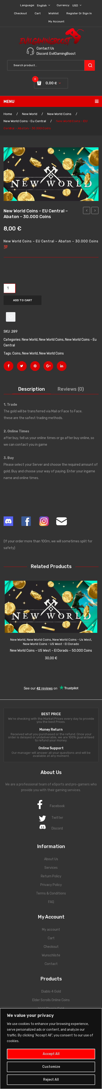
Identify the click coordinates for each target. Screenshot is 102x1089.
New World (29, 114)
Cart (38, 13)
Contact (51, 964)
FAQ (51, 902)
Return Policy (51, 876)
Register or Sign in (79, 13)
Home (8, 114)
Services (51, 868)
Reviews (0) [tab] (70, 389)
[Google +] (48, 366)
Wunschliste (51, 955)
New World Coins (59, 114)
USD (75, 5)
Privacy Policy (51, 885)
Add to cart (22, 300)
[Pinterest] (35, 366)
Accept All (51, 1054)
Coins (16, 353)
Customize (51, 1067)
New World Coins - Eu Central (25, 121)
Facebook (57, 806)
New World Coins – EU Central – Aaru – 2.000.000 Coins (86, 211)
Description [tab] (31, 389)
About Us (51, 859)
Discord (57, 828)
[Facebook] (8, 366)
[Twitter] (22, 366)
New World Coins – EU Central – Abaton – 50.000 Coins (95, 211)
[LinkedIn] (61, 366)
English (42, 5)
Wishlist (53, 13)
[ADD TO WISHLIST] (10, 317)
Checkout (20, 13)
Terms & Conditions (51, 893)
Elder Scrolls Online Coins (51, 1000)
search (89, 65)
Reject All (51, 1080)
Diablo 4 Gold (51, 991)
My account (56, 21)
